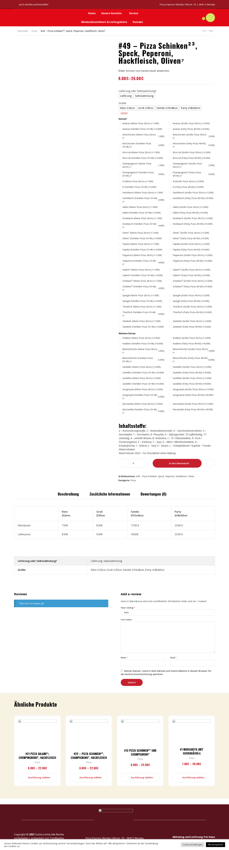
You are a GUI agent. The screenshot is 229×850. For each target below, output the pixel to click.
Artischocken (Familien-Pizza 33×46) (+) (143, 145)
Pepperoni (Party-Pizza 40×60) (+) (192, 260)
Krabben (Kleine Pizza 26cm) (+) (141, 337)
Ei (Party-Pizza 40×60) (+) (188, 186)
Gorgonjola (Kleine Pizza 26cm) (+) (142, 389)
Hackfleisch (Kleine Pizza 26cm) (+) (142, 192)
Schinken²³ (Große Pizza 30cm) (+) (192, 280)
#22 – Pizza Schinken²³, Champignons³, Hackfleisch (89, 756)
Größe (122, 103)
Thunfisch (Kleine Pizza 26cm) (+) (141, 306)
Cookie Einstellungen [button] (193, 844)
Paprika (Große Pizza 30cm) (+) (191, 243)
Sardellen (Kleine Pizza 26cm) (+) (141, 366)
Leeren (124, 112)
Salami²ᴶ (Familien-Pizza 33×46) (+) (142, 275)
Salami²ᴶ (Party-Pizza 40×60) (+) (191, 275)
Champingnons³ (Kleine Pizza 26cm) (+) (143, 165)
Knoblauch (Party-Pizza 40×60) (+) (192, 223)
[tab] (68, 493)
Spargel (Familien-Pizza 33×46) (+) (142, 300)
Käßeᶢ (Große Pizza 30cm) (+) (190, 207)
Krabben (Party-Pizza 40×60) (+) (191, 343)
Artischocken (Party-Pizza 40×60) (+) (194, 145)
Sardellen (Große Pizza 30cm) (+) (192, 366)
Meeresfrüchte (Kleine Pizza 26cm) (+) (143, 351)
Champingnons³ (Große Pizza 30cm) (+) (194, 165)
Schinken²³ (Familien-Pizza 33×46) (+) (143, 288)
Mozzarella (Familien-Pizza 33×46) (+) (143, 411)
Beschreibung (68, 494)
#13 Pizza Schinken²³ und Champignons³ (140, 752)
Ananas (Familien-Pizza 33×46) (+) (142, 128)
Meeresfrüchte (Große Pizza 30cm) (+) (194, 351)
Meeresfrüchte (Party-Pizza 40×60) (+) (194, 360)
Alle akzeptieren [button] (215, 844)
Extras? (123, 118)
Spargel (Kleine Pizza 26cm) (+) (140, 295)
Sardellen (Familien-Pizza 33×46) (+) (143, 372)
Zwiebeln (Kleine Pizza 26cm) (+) (141, 321)
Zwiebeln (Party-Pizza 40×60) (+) (192, 326)
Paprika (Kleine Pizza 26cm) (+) (140, 243)
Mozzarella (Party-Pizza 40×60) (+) (193, 409)
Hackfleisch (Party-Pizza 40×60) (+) (193, 198)
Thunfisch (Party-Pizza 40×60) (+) (192, 312)
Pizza (34, 30)
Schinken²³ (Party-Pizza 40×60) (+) (192, 286)
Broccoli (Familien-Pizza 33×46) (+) (142, 157)
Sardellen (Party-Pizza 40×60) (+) (192, 372)
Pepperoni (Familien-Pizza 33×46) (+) (143, 262)
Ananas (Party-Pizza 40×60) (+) (191, 128)
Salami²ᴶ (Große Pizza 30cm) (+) (191, 269)
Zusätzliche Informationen (110, 494)
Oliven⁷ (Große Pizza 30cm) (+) (191, 232)
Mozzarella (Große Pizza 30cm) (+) (193, 403)
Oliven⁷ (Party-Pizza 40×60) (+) (191, 238)
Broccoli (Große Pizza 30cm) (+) (191, 152)
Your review (127, 619)
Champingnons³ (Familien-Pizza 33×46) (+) (143, 174)
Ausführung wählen (39, 777)
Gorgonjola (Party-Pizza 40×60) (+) (193, 394)
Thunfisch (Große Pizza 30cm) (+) (192, 306)
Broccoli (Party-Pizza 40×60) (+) (191, 157)
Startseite (22, 30)
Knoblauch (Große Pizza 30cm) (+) (193, 218)
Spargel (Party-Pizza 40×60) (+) (191, 300)
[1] (201, 17)
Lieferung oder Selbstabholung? (138, 91)
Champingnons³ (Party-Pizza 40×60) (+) (194, 174)
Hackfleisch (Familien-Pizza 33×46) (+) (143, 200)
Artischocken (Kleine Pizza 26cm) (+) (143, 136)
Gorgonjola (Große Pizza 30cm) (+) (193, 389)
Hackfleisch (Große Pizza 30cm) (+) (193, 192)
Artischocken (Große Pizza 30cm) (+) (194, 136)
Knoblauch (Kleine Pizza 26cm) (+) (142, 218)
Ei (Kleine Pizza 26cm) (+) (137, 181)
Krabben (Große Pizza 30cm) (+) (192, 337)
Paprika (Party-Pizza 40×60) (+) (191, 249)
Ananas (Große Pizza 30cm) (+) (191, 123)
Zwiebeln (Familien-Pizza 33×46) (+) (143, 326)
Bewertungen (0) (153, 494)
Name (124, 657)
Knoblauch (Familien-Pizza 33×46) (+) (143, 225)
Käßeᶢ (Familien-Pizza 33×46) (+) (141, 212)
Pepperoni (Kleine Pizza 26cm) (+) (142, 255)
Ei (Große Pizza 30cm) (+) (188, 181)
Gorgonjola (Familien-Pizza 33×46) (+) (143, 396)
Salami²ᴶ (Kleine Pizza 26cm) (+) (141, 269)
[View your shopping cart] (210, 17)
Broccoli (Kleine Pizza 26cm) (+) (141, 152)
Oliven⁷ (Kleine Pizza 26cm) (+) (140, 232)
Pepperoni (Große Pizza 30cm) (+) (192, 255)
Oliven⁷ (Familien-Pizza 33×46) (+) (142, 238)
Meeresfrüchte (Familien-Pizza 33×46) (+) (143, 360)
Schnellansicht (42, 739)
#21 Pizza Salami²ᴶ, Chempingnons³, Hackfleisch (37, 756)
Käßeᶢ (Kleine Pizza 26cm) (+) (140, 207)
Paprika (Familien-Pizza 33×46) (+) (142, 249)
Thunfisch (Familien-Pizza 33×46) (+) (143, 314)
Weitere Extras (127, 333)
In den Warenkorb (179, 463)
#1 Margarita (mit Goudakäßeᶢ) (191, 751)
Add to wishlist (210, 463)
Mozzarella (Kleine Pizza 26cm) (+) (142, 403)
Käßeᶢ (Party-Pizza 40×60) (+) (190, 212)
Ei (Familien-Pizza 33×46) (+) (139, 186)
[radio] (126, 95)
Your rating (128, 607)
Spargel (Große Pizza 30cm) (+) (191, 295)
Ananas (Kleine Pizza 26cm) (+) (140, 123)
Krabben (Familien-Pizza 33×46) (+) (142, 343)
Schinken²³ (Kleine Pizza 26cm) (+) (142, 280)
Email (173, 657)
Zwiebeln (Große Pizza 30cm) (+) (192, 321)
